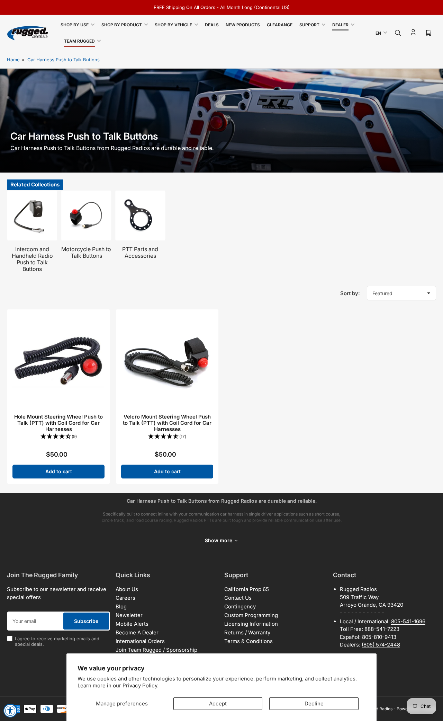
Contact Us (238, 598)
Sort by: (350, 293)
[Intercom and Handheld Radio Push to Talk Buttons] (32, 215)
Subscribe (86, 621)
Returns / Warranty (247, 632)
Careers (125, 598)
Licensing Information (251, 624)
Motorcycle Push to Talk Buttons (86, 252)
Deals (212, 24)
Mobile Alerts (132, 624)
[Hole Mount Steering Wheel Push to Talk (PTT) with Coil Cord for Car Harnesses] (58, 361)
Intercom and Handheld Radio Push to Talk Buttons (32, 259)
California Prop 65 (246, 589)
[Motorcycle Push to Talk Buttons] (86, 215)
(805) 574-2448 (381, 644)
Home (13, 59)
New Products (243, 24)
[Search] (398, 33)
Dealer (340, 24)
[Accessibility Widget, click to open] (10, 711)
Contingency (240, 606)
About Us (127, 589)
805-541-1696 (408, 621)
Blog (121, 606)
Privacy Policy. (141, 685)
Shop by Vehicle (173, 24)
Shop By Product (121, 24)
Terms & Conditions (248, 641)
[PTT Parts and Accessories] (140, 215)
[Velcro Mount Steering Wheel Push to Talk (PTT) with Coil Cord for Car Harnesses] (167, 361)
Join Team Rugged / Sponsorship (156, 650)
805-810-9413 (379, 637)
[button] (58, 436)
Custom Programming (251, 615)
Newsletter (129, 615)
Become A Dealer (137, 632)
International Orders (140, 641)
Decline (314, 703)
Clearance (279, 24)
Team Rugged (79, 41)
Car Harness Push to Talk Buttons (63, 59)
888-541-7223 (381, 629)
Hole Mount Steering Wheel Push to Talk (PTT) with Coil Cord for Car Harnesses (58, 422)
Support (309, 24)
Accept (218, 703)
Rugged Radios (377, 708)
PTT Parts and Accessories (140, 252)
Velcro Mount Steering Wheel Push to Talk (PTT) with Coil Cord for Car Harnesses (167, 422)
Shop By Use (75, 24)
